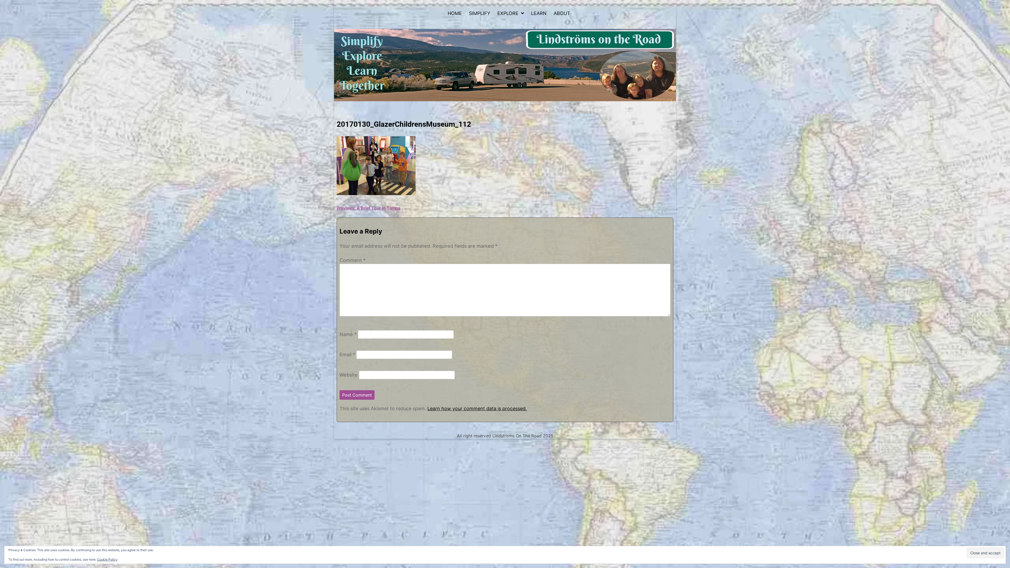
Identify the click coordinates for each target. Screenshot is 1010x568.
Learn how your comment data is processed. (477, 408)
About (562, 13)
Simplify (479, 13)
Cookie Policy (107, 559)
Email (347, 354)
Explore (507, 13)
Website (349, 375)
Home (455, 13)
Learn (539, 13)
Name (348, 334)
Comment (353, 260)
